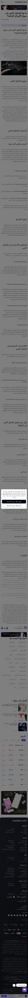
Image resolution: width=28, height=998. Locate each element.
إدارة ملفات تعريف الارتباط (14, 505)
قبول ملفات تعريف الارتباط (14, 501)
